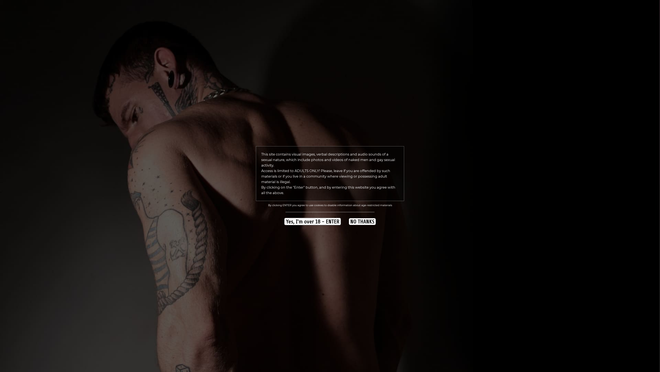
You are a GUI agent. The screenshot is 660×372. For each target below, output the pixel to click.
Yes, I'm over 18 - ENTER (312, 222)
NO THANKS (362, 222)
